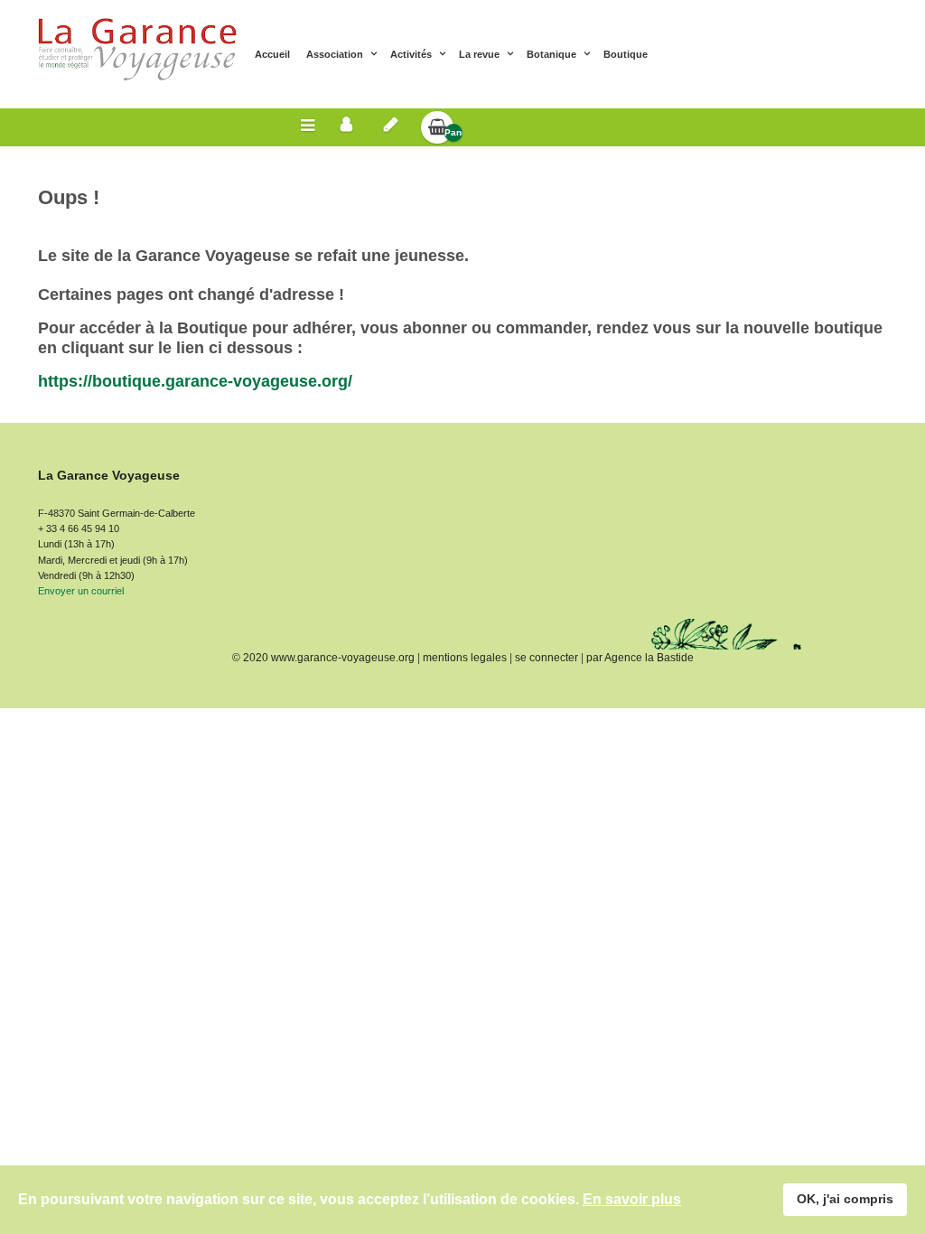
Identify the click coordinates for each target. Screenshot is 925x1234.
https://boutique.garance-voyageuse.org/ (195, 380)
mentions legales (465, 657)
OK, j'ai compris (845, 1199)
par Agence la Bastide (640, 657)
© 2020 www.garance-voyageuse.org (323, 657)
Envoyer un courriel (81, 590)
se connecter (546, 657)
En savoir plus (632, 1199)
